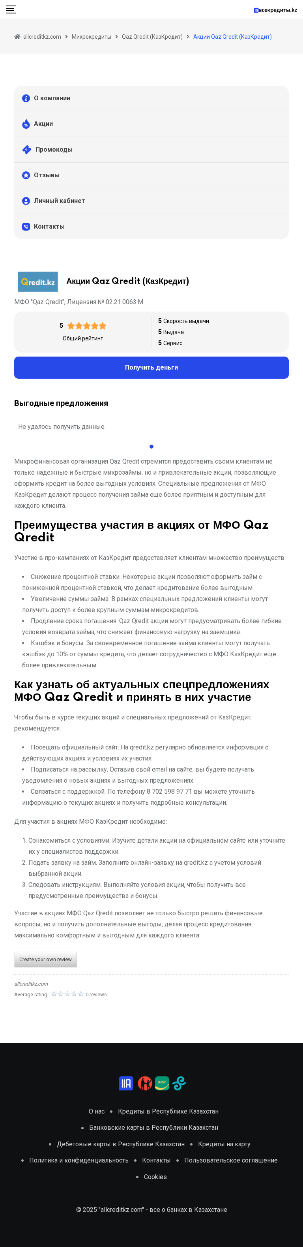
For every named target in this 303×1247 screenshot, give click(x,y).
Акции (43, 124)
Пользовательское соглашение (231, 1160)
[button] (151, 447)
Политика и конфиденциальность (79, 1160)
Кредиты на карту (224, 1144)
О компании (52, 98)
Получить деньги (151, 367)
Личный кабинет (59, 201)
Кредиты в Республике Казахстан (168, 1111)
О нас (97, 1111)
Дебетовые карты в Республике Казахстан (121, 1144)
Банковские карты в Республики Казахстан (153, 1127)
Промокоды (54, 149)
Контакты (49, 226)
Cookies (155, 1177)
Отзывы (47, 175)
